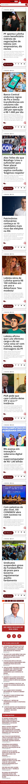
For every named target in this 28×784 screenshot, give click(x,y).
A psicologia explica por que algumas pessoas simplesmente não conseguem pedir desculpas (14, 662)
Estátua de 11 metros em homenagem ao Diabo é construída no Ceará (14, 702)
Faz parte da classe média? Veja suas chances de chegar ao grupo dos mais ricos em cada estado (15, 655)
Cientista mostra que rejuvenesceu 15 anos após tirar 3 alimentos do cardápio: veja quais (15, 708)
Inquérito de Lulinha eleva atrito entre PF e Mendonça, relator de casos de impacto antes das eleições (15, 678)
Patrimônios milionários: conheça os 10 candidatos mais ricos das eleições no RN (11, 746)
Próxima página (20, 600)
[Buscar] (26, 4)
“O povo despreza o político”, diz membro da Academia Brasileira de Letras (14, 685)
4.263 (14, 600)
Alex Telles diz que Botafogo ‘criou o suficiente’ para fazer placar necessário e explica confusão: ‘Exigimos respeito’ (11, 738)
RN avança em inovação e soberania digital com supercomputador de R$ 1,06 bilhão (10, 775)
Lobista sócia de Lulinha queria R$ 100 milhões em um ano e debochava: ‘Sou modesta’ (11, 753)
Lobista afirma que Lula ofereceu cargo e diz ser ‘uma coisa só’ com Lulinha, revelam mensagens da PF (11, 761)
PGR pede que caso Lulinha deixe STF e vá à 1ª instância (10, 768)
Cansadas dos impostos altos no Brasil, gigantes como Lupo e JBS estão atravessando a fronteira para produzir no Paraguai (14, 648)
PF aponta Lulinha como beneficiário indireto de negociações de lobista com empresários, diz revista (10, 721)
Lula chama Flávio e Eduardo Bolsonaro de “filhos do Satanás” (14, 690)
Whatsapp (9, 64)
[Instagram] (14, 636)
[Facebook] (9, 636)
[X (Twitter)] (19, 636)
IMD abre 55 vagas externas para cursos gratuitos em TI (14, 696)
